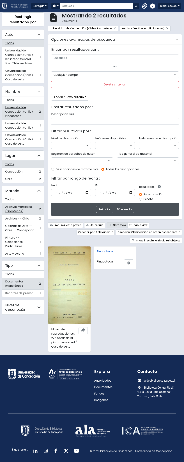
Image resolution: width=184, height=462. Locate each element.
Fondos (99, 393)
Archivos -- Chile (23, 219)
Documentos (103, 387)
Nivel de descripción (15, 307)
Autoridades (102, 381)
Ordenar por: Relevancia (94, 232)
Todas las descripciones (122, 169)
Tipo (9, 265)
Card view (119, 225)
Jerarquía (97, 225)
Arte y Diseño (23, 254)
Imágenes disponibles (110, 138)
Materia (12, 190)
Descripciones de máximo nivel (77, 169)
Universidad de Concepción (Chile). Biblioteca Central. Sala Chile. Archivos (23, 56)
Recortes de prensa (23, 294)
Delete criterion (115, 84)
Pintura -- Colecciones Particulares (23, 241)
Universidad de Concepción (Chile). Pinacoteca (23, 111)
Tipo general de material (134, 154)
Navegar (39, 6)
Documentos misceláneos (23, 283)
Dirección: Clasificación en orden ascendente (148, 232)
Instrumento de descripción (158, 138)
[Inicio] (16, 6)
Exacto (148, 199)
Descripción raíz (62, 114)
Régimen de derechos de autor (73, 154)
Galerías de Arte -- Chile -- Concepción (23, 228)
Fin (97, 185)
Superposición (153, 194)
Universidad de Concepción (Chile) (23, 125)
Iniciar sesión (168, 6)
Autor (10, 34)
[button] (145, 6)
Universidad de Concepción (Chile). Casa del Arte (23, 75)
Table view (140, 225)
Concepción (23, 172)
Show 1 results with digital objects (157, 240)
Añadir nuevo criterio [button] (69, 97)
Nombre (12, 91)
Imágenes (101, 400)
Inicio (54, 185)
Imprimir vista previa (67, 225)
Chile (23, 180)
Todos (9, 43)
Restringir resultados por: (23, 19)
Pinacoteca (105, 251)
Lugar (10, 155)
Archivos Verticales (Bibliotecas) (23, 209)
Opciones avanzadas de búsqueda (83, 39)
